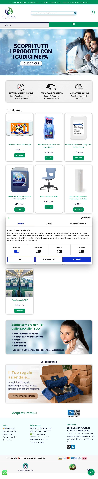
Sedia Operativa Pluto (49, 196)
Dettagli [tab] (49, 223)
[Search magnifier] (75, 13)
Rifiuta (21, 259)
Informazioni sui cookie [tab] (78, 223)
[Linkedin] (73, 447)
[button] (73, 24)
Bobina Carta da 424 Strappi (19, 145)
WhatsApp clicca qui (38, 434)
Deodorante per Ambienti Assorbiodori (49, 146)
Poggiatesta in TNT (20, 300)
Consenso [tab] (20, 223)
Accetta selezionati (49, 259)
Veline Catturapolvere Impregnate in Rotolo (78, 198)
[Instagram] (69, 447)
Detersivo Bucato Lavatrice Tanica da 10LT (19, 198)
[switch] (38, 251)
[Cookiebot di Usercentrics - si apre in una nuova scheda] (82, 218)
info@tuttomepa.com (37, 442)
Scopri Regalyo (49, 361)
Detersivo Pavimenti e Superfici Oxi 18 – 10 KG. (78, 146)
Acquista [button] (19, 155)
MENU (7, 25)
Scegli (49, 158)
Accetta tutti (77, 259)
